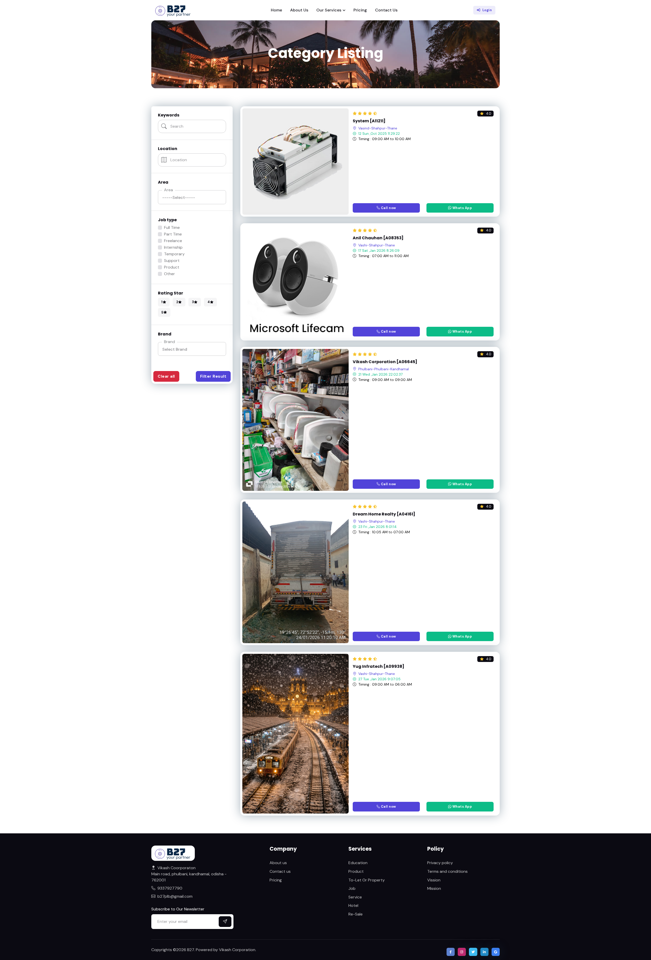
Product (171, 267)
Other (169, 273)
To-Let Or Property (366, 880)
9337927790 (169, 888)
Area (168, 190)
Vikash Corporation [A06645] (385, 361)
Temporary (174, 254)
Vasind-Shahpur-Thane (377, 128)
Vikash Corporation (237, 949)
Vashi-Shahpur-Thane (376, 245)
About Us (299, 10)
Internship (173, 247)
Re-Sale (355, 914)
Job (352, 888)
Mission (434, 888)
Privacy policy (440, 862)
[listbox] (192, 197)
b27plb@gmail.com (175, 896)
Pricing (360, 10)
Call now (388, 208)
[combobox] (192, 349)
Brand (169, 341)
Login (487, 10)
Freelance (173, 240)
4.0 (488, 113)
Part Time (173, 234)
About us (278, 862)
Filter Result (213, 376)
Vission (433, 880)
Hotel (353, 905)
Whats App (461, 208)
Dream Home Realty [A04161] (384, 514)
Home (276, 10)
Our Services (328, 10)
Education (357, 862)
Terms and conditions (447, 871)
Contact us (280, 871)
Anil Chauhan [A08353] (378, 238)
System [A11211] (369, 121)
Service (355, 897)
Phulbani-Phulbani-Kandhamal (383, 369)
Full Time (172, 227)
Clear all (166, 376)
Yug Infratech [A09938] (378, 666)
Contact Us (386, 10)
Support (172, 260)
